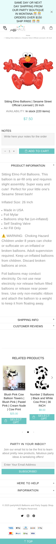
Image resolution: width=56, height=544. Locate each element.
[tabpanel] (14, 398)
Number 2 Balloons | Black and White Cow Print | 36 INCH (42, 400)
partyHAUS (17, 28)
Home (28, 35)
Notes (6, 130)
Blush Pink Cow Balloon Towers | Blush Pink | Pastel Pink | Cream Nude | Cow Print (14, 402)
